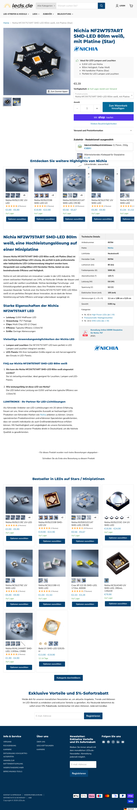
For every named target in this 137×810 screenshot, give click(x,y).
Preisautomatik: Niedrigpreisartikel (98, 317)
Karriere (7, 749)
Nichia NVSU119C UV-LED (17, 202)
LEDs (35, 14)
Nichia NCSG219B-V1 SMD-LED (49, 587)
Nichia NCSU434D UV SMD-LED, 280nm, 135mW (115, 588)
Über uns (41, 742)
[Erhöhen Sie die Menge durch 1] (97, 108)
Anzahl (77, 102)
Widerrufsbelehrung (33, 795)
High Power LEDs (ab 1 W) (103, 314)
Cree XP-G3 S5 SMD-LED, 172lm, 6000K (84, 587)
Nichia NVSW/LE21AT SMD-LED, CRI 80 (74, 202)
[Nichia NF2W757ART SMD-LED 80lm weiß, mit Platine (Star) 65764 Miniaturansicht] (7, 102)
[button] (17, 206)
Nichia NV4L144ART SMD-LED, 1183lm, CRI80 (19, 650)
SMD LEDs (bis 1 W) (100, 321)
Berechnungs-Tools (12, 771)
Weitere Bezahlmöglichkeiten (103, 124)
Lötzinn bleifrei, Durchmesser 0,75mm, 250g (106, 145)
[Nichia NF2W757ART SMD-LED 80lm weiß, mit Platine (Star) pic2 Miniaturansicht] (16, 102)
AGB (30, 798)
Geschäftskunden (45, 745)
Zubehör (47, 14)
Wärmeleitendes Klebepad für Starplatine (104, 154)
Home (6, 23)
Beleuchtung (64, 14)
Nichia (43, 414)
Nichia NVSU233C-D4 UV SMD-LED (117, 524)
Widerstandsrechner (13, 767)
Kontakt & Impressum (12, 795)
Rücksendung (9, 745)
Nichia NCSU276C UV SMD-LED (102, 202)
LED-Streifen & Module (15, 14)
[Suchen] (101, 6)
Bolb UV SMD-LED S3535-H (52, 650)
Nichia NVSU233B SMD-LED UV (43, 202)
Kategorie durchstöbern (68, 677)
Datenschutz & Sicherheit (14, 798)
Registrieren (93, 716)
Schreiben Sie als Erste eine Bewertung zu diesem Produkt (68, 458)
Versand (7, 742)
